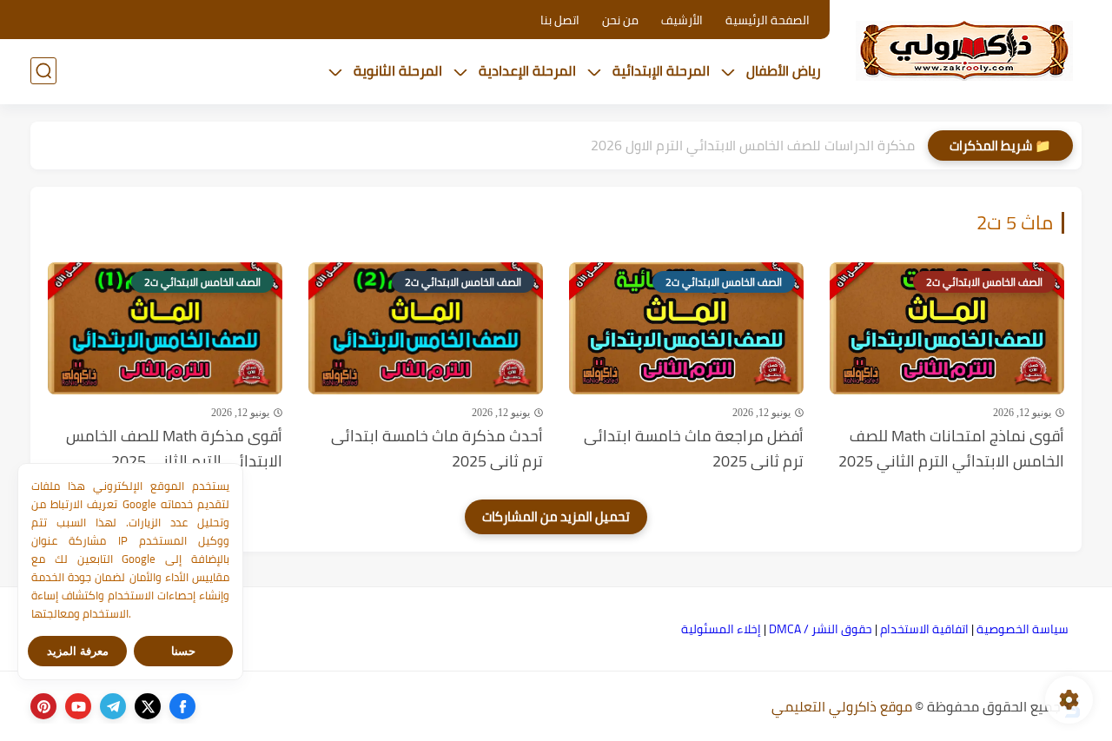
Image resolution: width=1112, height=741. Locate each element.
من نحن (620, 20)
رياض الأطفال (783, 70)
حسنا (183, 651)
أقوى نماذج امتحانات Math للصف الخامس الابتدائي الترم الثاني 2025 (951, 449)
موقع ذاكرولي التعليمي (841, 706)
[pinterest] (43, 706)
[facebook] (182, 706)
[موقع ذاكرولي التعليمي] (964, 50)
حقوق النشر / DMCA (820, 629)
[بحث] (43, 70)
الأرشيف (682, 20)
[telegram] (113, 706)
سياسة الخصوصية (1022, 629)
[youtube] (78, 706)
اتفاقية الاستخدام (924, 629)
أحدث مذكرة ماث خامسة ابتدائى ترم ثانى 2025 (437, 449)
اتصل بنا (559, 20)
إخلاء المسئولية (721, 629)
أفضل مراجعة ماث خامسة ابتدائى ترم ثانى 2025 (694, 449)
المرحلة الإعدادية (527, 70)
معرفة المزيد (78, 651)
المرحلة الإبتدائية (661, 70)
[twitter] (148, 706)
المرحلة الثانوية (398, 70)
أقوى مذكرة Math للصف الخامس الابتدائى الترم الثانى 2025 (174, 449)
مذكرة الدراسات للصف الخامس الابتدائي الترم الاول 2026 (753, 145)
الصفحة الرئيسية (767, 20)
